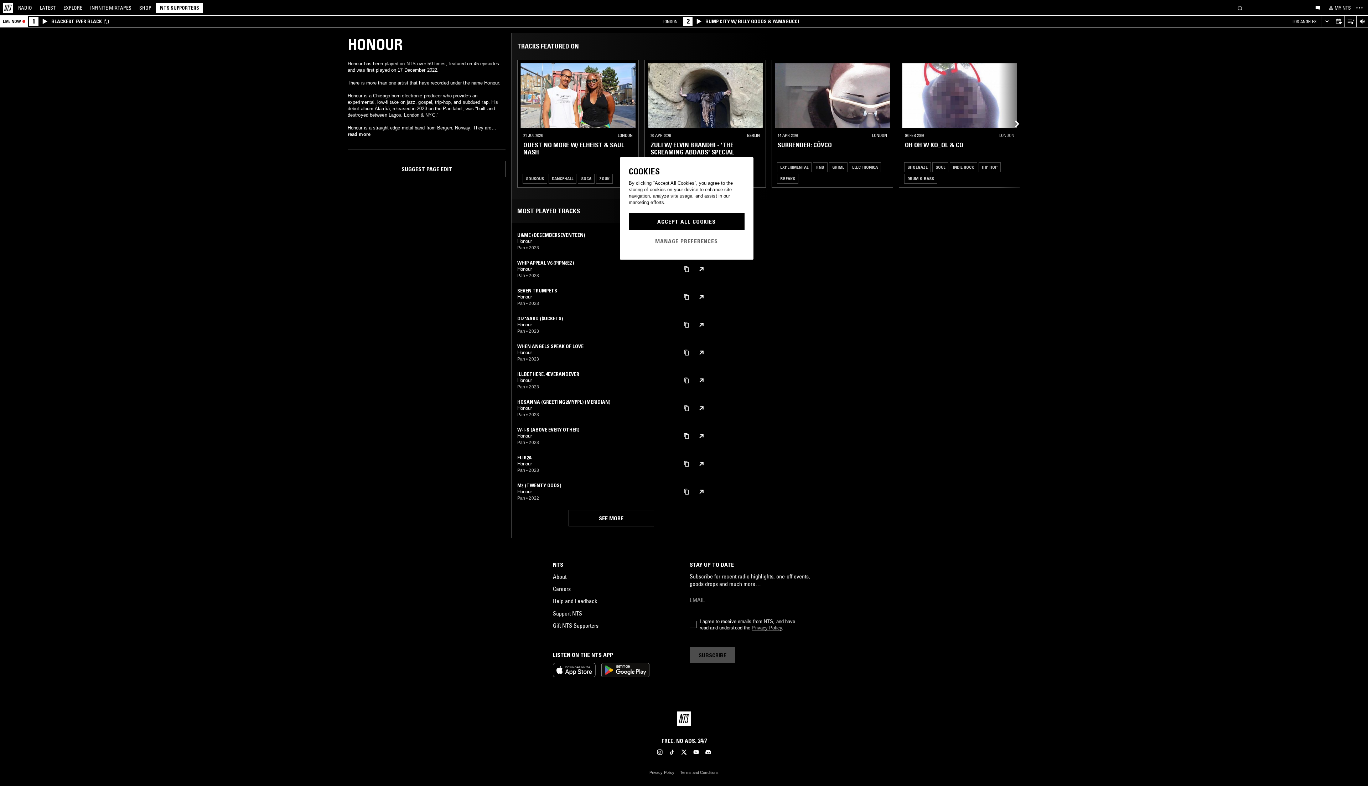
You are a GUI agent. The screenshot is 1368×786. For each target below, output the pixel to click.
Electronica (865, 167)
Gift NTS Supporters (575, 625)
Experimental (794, 167)
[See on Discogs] (701, 269)
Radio (25, 8)
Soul (940, 167)
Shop (145, 8)
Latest (48, 8)
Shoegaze (917, 167)
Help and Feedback (575, 600)
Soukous (535, 178)
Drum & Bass (920, 178)
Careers (562, 588)
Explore (72, 8)
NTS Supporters (179, 8)
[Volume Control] (1362, 21)
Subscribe (712, 655)
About (559, 576)
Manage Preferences (686, 241)
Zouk (604, 178)
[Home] (8, 8)
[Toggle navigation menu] (1359, 8)
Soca (586, 178)
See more (611, 518)
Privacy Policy (767, 628)
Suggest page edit (426, 169)
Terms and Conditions (699, 772)
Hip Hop (990, 167)
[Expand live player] (1327, 21)
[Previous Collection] (1012, 124)
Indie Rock (963, 167)
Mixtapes (110, 8)
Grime (838, 167)
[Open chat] (1317, 7)
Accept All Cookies (686, 221)
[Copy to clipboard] (686, 268)
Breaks (787, 178)
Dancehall (562, 178)
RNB (820, 167)
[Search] (1240, 7)
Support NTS (567, 613)
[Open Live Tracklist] (1350, 21)
